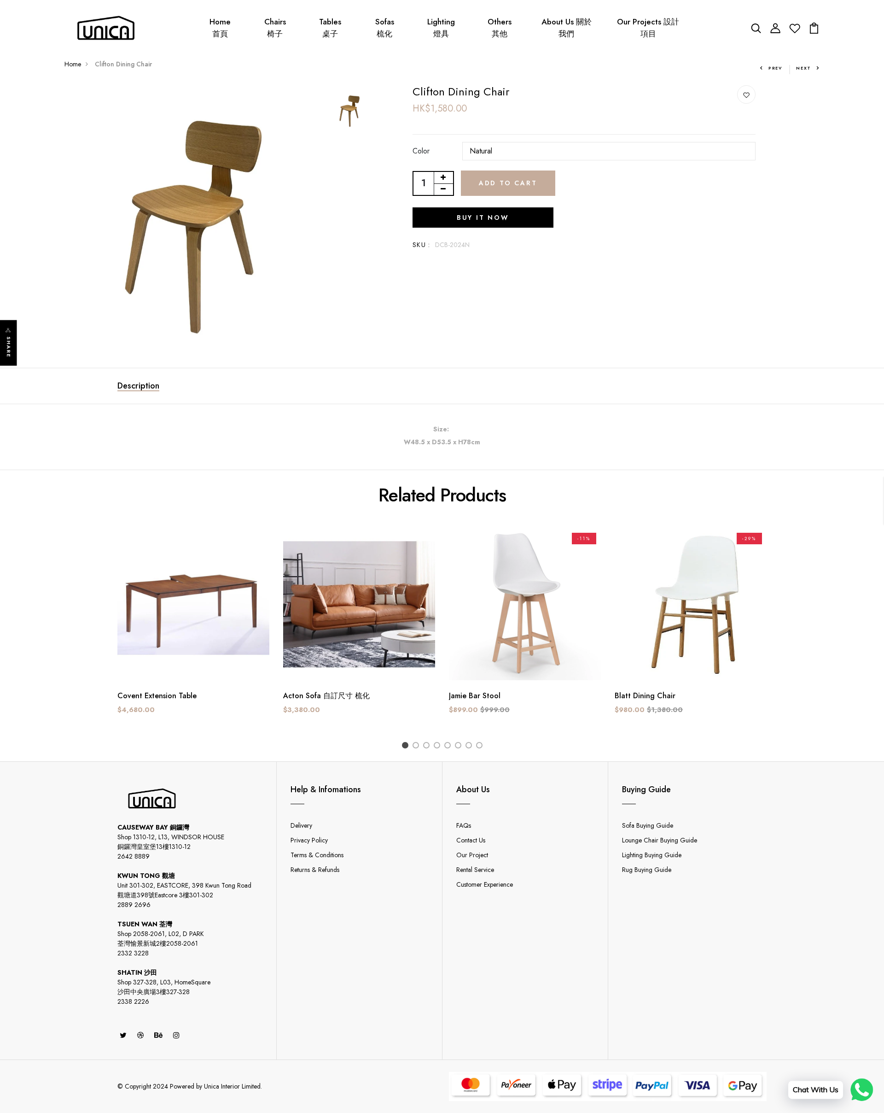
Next (803, 68)
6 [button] (459, 746)
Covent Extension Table (157, 695)
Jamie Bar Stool (474, 695)
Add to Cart (508, 183)
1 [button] (406, 746)
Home (72, 64)
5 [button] (449, 746)
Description (138, 386)
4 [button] (438, 746)
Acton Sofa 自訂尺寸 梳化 (326, 695)
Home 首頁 (220, 27)
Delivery (301, 825)
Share (8, 347)
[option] (192, 210)
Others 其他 (500, 27)
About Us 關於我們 (566, 27)
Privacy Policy (309, 840)
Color (421, 151)
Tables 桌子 (330, 27)
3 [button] (428, 746)
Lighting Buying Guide (651, 855)
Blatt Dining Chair (645, 695)
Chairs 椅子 (275, 27)
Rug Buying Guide (646, 869)
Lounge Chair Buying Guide (659, 840)
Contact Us (470, 840)
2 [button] (417, 746)
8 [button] (481, 746)
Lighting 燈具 (441, 27)
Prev (775, 68)
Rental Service (475, 869)
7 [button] (470, 746)
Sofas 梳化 (384, 27)
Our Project (472, 855)
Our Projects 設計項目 (648, 27)
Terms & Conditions (317, 855)
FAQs (463, 825)
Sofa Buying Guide (647, 825)
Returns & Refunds (315, 869)
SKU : (421, 244)
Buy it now (483, 217)
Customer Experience (484, 884)
